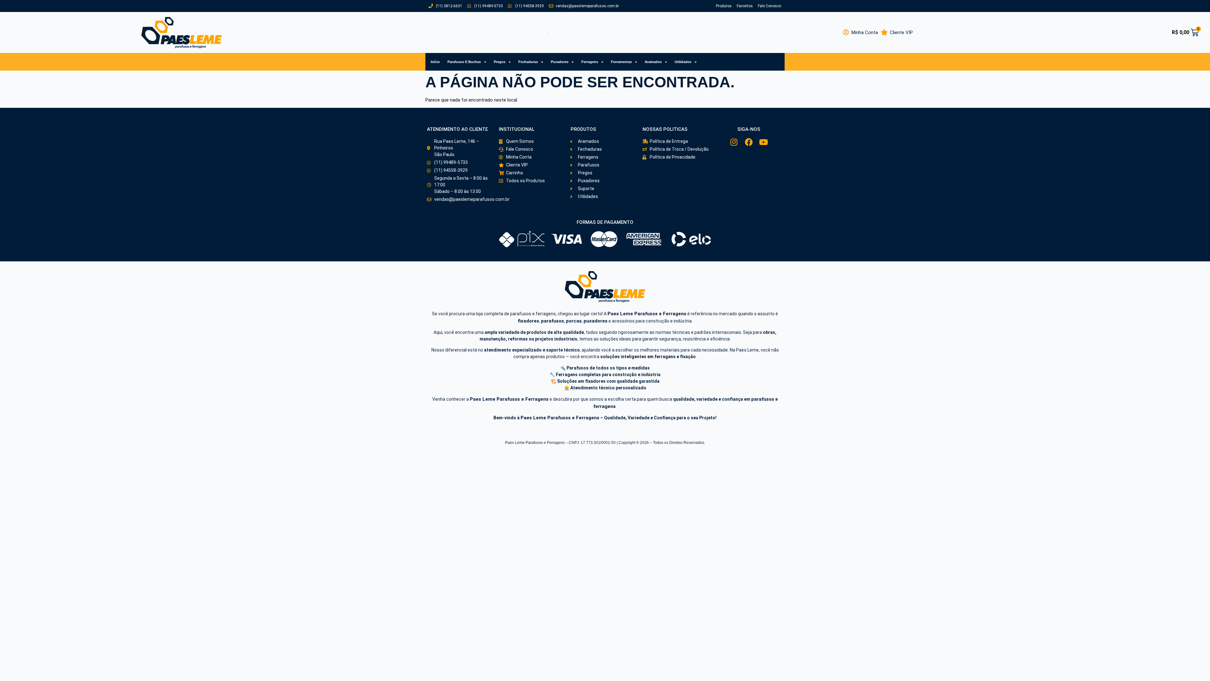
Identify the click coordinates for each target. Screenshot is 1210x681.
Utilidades (683, 62)
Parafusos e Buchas (464, 62)
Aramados (653, 62)
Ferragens (589, 62)
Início (435, 62)
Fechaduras (528, 62)
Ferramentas (621, 62)
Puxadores (559, 62)
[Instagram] (734, 142)
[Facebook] (749, 142)
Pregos (499, 62)
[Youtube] (764, 142)
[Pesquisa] (540, 32)
